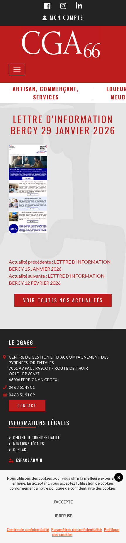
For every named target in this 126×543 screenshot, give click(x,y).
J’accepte (63, 502)
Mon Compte (65, 17)
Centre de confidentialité (36, 437)
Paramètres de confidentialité (76, 529)
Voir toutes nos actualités (63, 300)
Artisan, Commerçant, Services (46, 93)
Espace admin (29, 460)
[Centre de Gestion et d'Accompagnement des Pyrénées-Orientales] (61, 42)
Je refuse (63, 515)
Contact (27, 405)
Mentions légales (28, 444)
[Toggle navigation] (17, 69)
